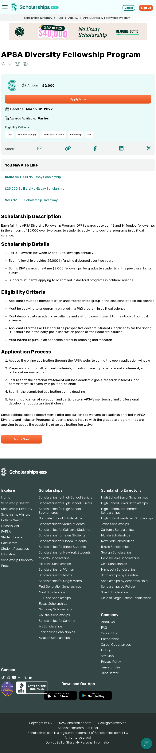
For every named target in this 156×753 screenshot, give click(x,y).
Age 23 (73, 18)
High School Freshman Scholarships (127, 518)
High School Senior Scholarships (124, 497)
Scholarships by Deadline (119, 575)
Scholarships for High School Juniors (65, 503)
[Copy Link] (68, 148)
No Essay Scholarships (55, 609)
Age (60, 18)
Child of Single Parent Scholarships (126, 598)
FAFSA (6, 531)
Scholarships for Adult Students (62, 524)
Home (5, 497)
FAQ (104, 627)
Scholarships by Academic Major (124, 581)
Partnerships (110, 639)
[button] (3, 63)
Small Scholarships (115, 592)
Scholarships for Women (56, 569)
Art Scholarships (51, 626)
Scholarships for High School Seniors (65, 497)
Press (5, 566)
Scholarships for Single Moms (60, 581)
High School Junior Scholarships (124, 503)
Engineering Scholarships (57, 632)
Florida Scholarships (115, 535)
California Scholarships (117, 530)
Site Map (107, 656)
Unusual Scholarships (54, 615)
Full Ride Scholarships (55, 598)
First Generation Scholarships (60, 586)
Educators (8, 554)
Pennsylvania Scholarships (120, 558)
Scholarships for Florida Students (63, 541)
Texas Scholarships (115, 524)
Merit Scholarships (52, 592)
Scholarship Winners (15, 514)
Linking (106, 650)
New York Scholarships (117, 541)
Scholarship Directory (38, 18)
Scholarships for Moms (55, 575)
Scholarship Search (15, 503)
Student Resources (15, 548)
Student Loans (11, 537)
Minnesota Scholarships (118, 569)
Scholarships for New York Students (65, 552)
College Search (12, 520)
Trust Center (109, 673)
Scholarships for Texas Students (62, 535)
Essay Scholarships (53, 603)
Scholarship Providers (17, 560)
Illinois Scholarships (115, 547)
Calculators (9, 543)
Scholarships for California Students (64, 530)
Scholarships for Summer (57, 621)
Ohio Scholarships (114, 564)
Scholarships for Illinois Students (62, 547)
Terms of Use (110, 667)
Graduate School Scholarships (60, 518)
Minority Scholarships (54, 558)
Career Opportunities (116, 644)
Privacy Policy (111, 661)
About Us (108, 622)
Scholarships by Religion (119, 586)
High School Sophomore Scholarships (119, 510)
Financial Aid (10, 526)
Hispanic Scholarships (55, 564)
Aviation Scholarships (54, 638)
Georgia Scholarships (116, 552)
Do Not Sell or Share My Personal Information (78, 742)
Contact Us (109, 633)
